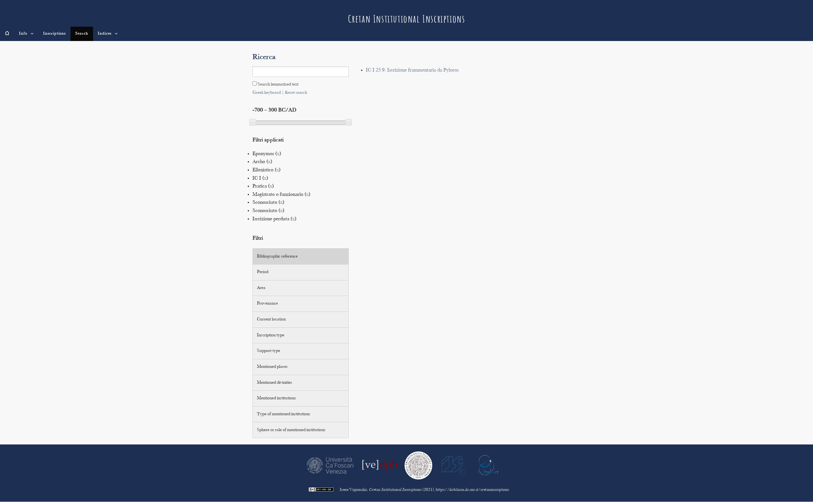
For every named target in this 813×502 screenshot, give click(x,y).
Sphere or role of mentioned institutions (291, 430)
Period (262, 272)
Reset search (296, 93)
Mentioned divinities (274, 383)
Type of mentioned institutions (283, 414)
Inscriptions (54, 33)
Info (23, 33)
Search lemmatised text (278, 84)
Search (81, 33)
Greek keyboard (266, 93)
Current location (271, 319)
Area (261, 288)
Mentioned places (272, 367)
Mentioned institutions (276, 398)
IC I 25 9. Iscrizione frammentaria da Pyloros (412, 70)
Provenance (267, 303)
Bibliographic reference (277, 256)
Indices (104, 33)
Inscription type (270, 335)
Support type (268, 351)
